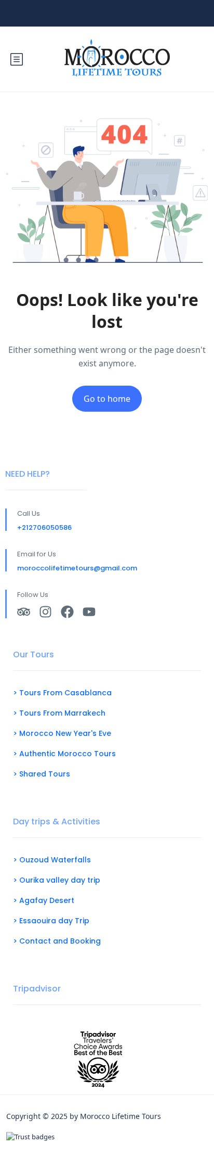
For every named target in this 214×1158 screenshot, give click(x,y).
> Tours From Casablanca (62, 693)
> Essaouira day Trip (51, 920)
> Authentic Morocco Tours (64, 753)
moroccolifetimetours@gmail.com (77, 568)
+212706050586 (44, 527)
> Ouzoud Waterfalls (52, 860)
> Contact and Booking (57, 941)
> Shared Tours (41, 774)
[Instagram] (45, 611)
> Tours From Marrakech (59, 713)
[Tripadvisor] (23, 611)
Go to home (107, 398)
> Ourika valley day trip (56, 880)
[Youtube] (89, 611)
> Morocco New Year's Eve (62, 733)
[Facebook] (67, 611)
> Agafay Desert (43, 900)
